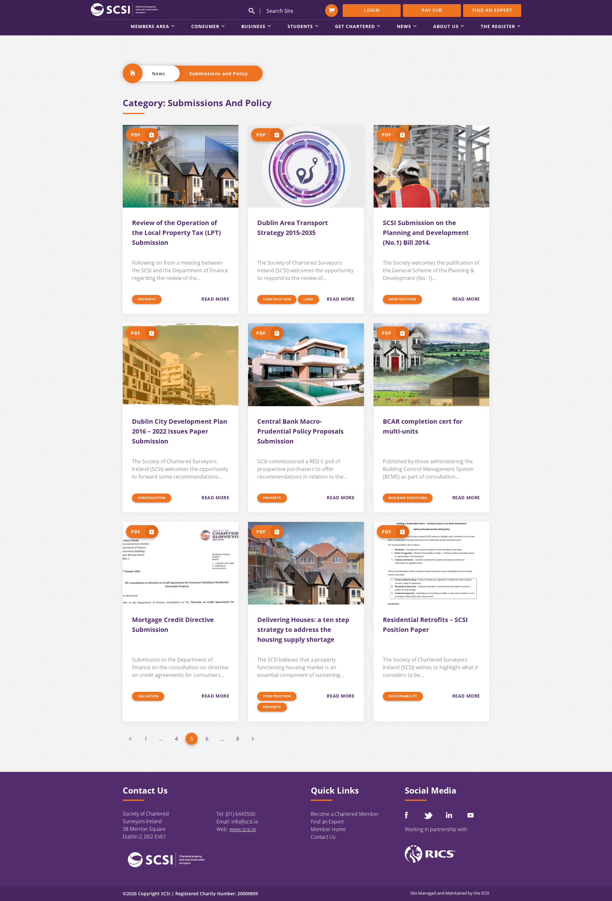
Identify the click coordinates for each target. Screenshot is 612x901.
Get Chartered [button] (355, 26)
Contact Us (323, 836)
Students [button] (300, 26)
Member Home (328, 829)
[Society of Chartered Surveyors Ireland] (124, 9)
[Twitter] (428, 815)
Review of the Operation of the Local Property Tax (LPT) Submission (176, 232)
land (308, 299)
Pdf (136, 135)
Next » (253, 739)
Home (132, 73)
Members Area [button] (150, 26)
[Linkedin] (449, 815)
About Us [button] (446, 26)
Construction (277, 299)
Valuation (148, 696)
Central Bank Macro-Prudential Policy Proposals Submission (300, 431)
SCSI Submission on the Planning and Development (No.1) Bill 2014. (426, 232)
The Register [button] (498, 26)
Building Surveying (408, 497)
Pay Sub (432, 10)
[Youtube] (470, 815)
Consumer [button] (205, 26)
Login (372, 10)
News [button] (404, 26)
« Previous (130, 739)
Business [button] (253, 26)
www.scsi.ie (242, 829)
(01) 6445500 (240, 813)
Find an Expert (492, 10)
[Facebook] (406, 815)
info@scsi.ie (244, 821)
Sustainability (403, 696)
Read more (215, 299)
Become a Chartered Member (345, 813)
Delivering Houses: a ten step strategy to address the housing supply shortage (303, 629)
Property (147, 299)
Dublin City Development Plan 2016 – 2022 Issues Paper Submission (179, 431)
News (158, 73)
